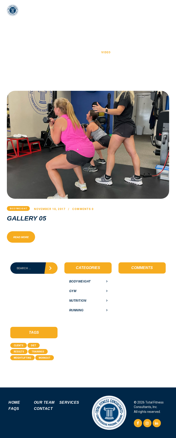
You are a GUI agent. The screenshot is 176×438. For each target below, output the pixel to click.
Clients (18, 345)
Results (19, 351)
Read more (21, 237)
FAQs (13, 409)
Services (69, 402)
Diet (33, 345)
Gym (73, 291)
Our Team (44, 402)
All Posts (88, 52)
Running (76, 310)
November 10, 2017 (49, 209)
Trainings (38, 351)
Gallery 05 (26, 218)
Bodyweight (19, 208)
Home (69, 52)
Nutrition (77, 300)
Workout (44, 358)
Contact (43, 409)
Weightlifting (22, 358)
